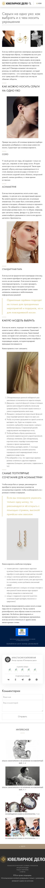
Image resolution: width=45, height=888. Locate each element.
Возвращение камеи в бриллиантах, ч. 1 (22, 838)
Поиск (30, 3)
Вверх (23, 846)
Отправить (22, 717)
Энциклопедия (22, 867)
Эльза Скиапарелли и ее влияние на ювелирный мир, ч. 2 (22, 762)
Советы (22, 872)
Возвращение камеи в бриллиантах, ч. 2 (22, 814)
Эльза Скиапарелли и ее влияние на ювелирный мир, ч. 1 (22, 789)
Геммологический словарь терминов (22, 865)
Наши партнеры (22, 870)
